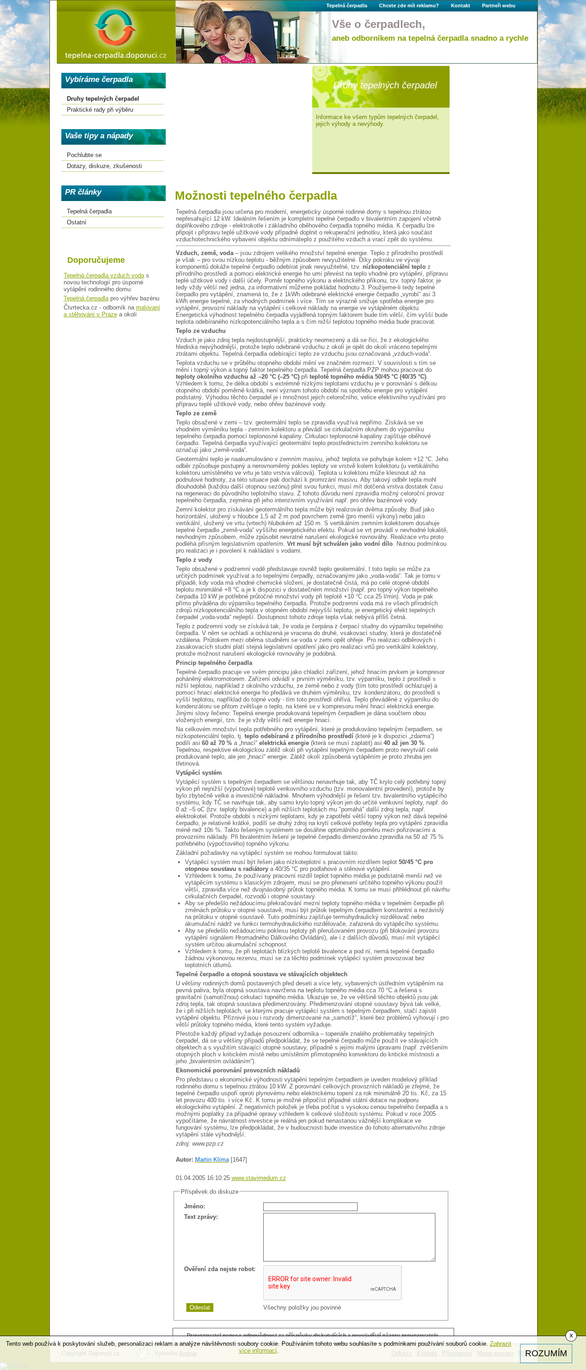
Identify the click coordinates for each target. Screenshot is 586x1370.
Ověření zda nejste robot (219, 1269)
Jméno (193, 1206)
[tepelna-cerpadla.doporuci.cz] (116, 31)
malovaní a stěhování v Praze (112, 311)
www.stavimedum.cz (259, 1177)
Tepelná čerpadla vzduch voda (104, 275)
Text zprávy (200, 1216)
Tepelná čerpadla (86, 298)
